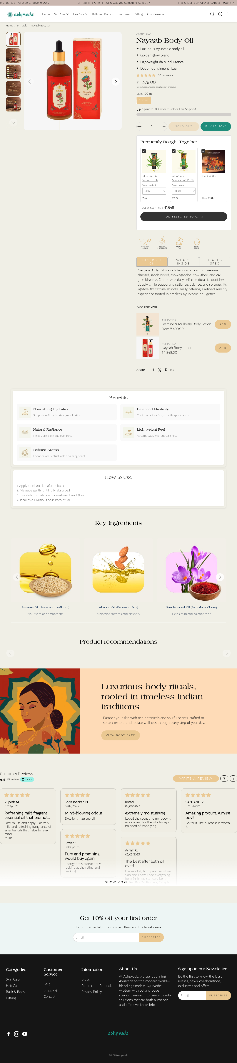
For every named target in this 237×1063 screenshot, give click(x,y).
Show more (116, 882)
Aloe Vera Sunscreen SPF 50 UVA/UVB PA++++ (183, 178)
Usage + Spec (215, 261)
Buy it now (215, 126)
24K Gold (22, 25)
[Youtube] (24, 1034)
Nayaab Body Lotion (177, 348)
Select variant (149, 185)
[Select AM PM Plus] (203, 151)
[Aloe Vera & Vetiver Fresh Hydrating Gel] (154, 161)
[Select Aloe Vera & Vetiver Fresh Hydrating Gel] (144, 151)
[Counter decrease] (139, 126)
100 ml (143, 100)
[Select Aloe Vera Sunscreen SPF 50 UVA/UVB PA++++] (174, 151)
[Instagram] (16, 1034)
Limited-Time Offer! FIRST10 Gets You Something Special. (113, 2)
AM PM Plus (209, 176)
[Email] (172, 370)
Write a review (196, 778)
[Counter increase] (164, 126)
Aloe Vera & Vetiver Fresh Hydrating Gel (150, 178)
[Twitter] (159, 370)
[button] (212, 14)
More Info (147, 1005)
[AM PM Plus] (213, 161)
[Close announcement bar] (233, 3)
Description (152, 261)
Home (9, 25)
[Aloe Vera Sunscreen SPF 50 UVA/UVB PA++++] (184, 161)
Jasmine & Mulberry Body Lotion (186, 324)
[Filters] (224, 778)
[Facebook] (153, 370)
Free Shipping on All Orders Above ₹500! (203, 2)
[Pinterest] (166, 370)
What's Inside (183, 261)
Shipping (151, 87)
